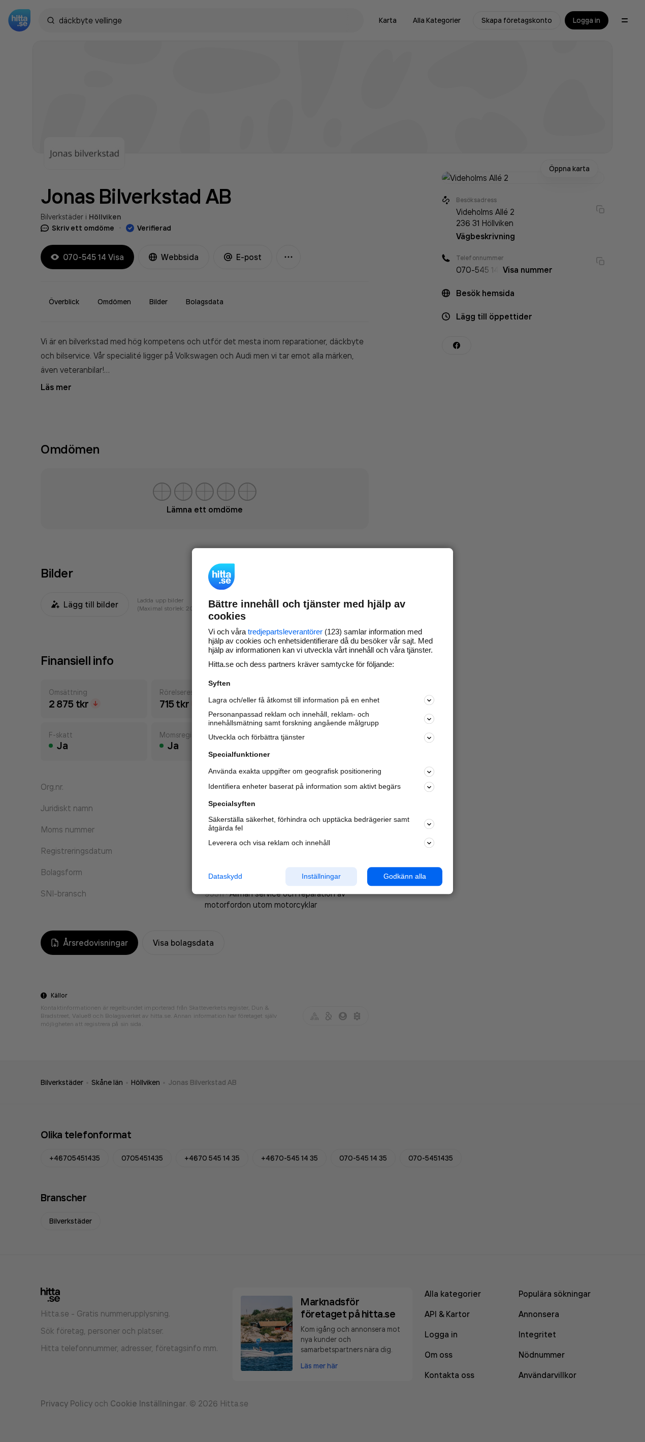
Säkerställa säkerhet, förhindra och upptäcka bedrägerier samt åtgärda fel (308, 824)
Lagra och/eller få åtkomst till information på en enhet (293, 700)
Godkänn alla (404, 876)
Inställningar (321, 876)
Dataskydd (225, 876)
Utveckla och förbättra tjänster (256, 737)
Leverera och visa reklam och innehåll (269, 843)
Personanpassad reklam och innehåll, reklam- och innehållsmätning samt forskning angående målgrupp (293, 719)
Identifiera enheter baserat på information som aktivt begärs (304, 787)
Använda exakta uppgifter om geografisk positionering (294, 771)
